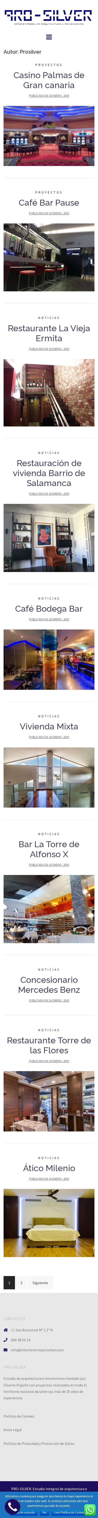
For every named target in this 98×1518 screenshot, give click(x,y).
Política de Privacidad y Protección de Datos (39, 1443)
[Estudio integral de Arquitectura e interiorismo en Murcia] (49, 16)
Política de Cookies (19, 1416)
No (44, 1512)
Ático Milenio (49, 1168)
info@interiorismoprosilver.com (37, 1350)
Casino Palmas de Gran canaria (49, 80)
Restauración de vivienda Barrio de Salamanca (49, 473)
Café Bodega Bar (49, 609)
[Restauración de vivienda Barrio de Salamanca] (49, 537)
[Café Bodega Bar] (49, 659)
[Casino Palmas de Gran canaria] (49, 135)
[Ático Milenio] (49, 1222)
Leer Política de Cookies (70, 1512)
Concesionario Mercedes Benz (49, 985)
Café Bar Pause (49, 203)
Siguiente (40, 1282)
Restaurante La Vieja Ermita (49, 333)
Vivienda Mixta (49, 726)
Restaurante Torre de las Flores (49, 1045)
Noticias (49, 318)
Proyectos (49, 65)
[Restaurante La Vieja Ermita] (49, 392)
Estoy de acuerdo (23, 1512)
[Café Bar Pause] (49, 257)
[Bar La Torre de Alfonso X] (49, 908)
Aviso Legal (13, 1429)
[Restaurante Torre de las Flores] (49, 1100)
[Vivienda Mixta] (49, 777)
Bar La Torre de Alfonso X (49, 849)
